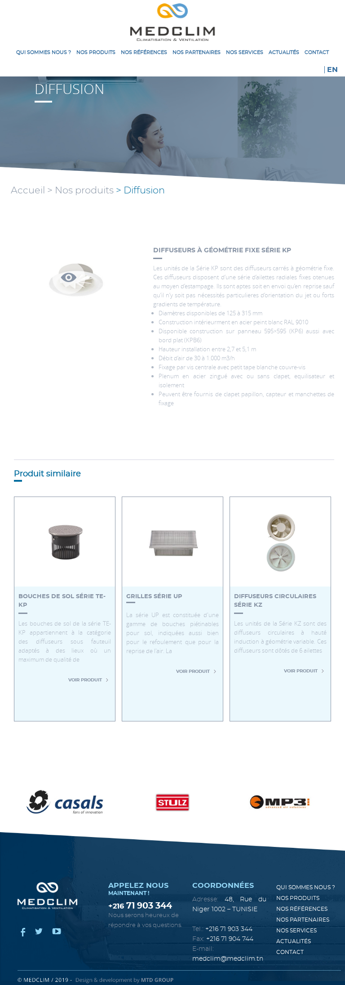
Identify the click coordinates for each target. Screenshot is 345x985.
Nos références (144, 52)
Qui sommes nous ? (43, 52)
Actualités (284, 52)
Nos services (244, 52)
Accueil (28, 190)
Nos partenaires (196, 52)
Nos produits (95, 52)
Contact (317, 52)
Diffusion (144, 190)
